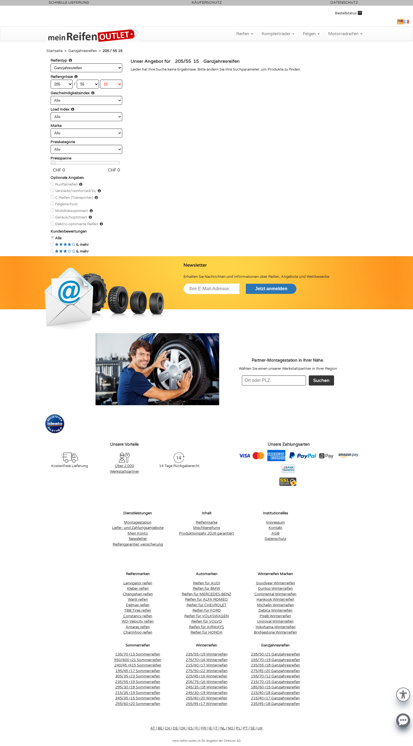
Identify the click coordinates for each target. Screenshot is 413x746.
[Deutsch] (400, 22)
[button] (403, 694)
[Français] (406, 22)
